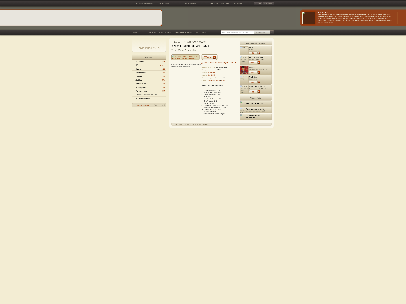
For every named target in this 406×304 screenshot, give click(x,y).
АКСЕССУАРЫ (201, 32)
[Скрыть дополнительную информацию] (401, 18)
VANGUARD (212, 72)
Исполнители (150, 72)
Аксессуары (150, 87)
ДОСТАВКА (225, 3)
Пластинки (150, 61)
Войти (259, 3)
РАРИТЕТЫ (152, 32)
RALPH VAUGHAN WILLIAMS (196, 42)
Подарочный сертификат (146, 94)
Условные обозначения (200, 124)
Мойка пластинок (143, 98)
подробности (228, 62)
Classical (211, 80)
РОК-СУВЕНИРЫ (165, 32)
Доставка (178, 124)
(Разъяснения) (231, 78)
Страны (150, 76)
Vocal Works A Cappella (183, 50)
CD (143, 32)
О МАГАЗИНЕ (237, 3)
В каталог (177, 42)
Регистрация (268, 3)
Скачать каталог (150, 105)
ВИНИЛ (135, 32)
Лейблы (150, 80)
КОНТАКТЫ (214, 3)
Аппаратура (150, 83)
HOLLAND (211, 75)
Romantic (217, 80)
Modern (223, 80)
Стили (150, 69)
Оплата (186, 124)
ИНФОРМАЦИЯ (190, 3)
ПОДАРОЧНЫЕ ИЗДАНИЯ (183, 32)
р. (253, 53)
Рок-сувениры (150, 91)
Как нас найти (164, 3)
